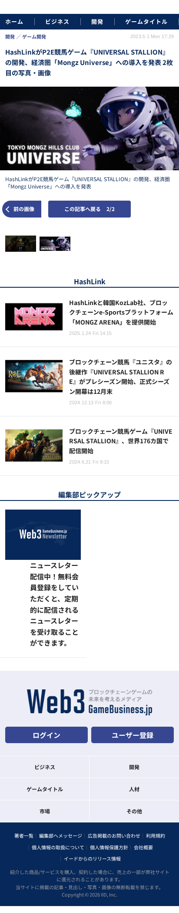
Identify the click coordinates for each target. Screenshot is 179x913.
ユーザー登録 (132, 684)
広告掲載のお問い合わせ (114, 785)
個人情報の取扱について (58, 796)
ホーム (14, 21)
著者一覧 (23, 785)
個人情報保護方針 (109, 796)
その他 (134, 760)
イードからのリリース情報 (92, 808)
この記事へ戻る (89, 208)
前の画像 (23, 208)
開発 (97, 21)
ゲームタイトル (146, 21)
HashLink (90, 281)
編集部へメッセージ (60, 785)
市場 (45, 760)
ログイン (46, 684)
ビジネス (57, 21)
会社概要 (143, 796)
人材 (134, 738)
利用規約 (155, 785)
